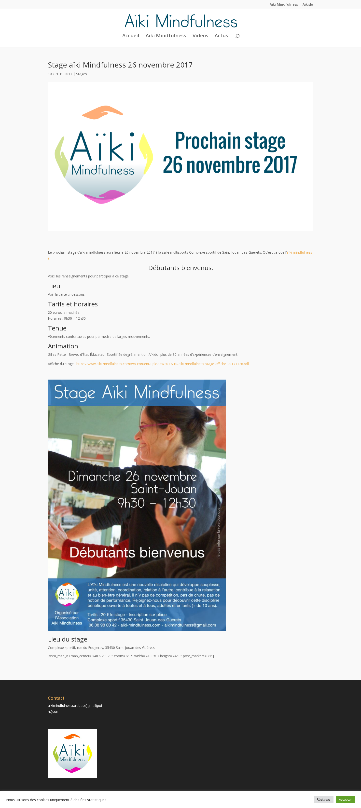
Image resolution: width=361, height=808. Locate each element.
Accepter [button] (345, 799)
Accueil (130, 36)
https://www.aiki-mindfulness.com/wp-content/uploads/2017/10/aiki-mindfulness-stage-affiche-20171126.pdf (163, 363)
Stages (81, 73)
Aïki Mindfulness (284, 5)
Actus (221, 36)
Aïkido (308, 5)
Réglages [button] (324, 799)
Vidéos (200, 36)
